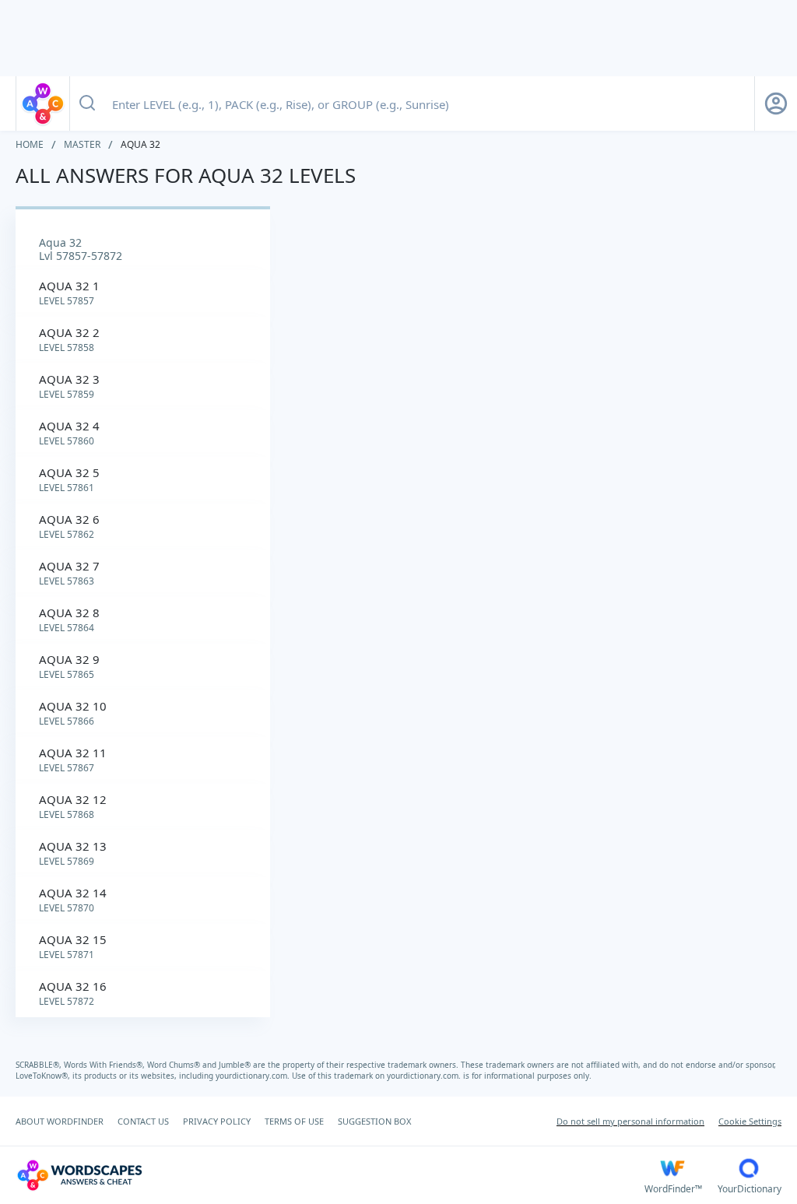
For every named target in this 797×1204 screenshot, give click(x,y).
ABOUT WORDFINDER (60, 1121)
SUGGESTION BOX (374, 1121)
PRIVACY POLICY (217, 1121)
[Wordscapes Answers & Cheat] (43, 103)
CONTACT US (143, 1121)
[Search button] (87, 103)
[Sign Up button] (776, 103)
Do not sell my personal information (630, 1121)
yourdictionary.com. (254, 1075)
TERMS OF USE (294, 1121)
